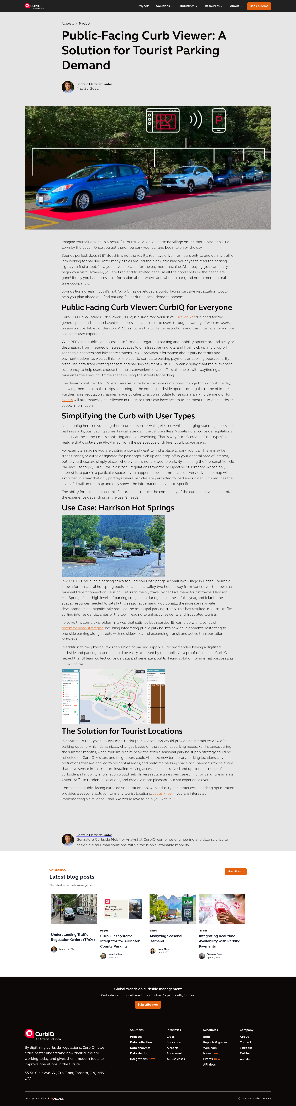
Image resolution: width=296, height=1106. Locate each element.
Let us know (162, 794)
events (67, 400)
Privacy (267, 1099)
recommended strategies (82, 628)
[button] (165, 6)
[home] (34, 6)
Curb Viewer (185, 317)
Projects (143, 6)
